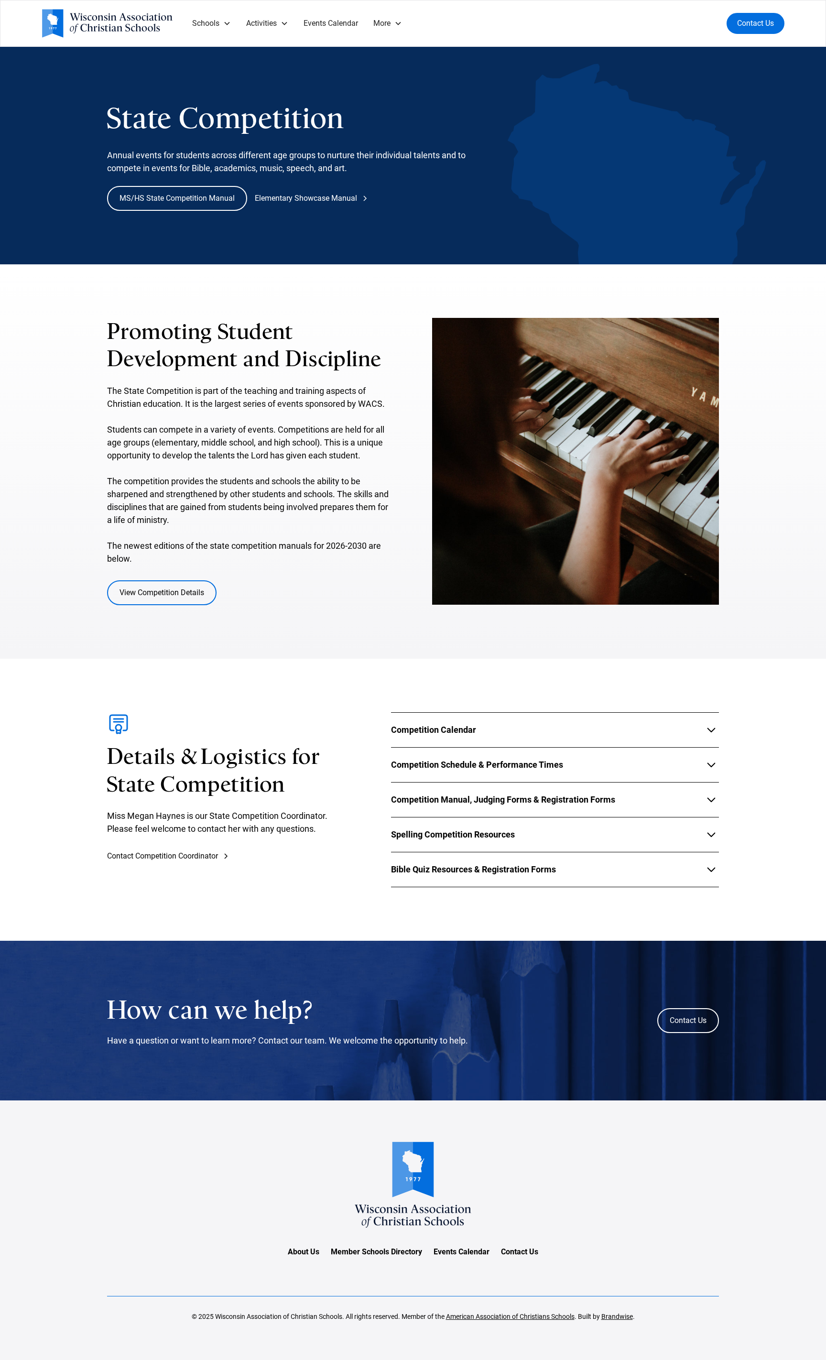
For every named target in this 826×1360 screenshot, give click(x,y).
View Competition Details (162, 592)
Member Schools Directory (376, 1251)
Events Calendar (331, 23)
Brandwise (617, 1316)
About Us (303, 1251)
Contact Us (755, 23)
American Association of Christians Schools (510, 1316)
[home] (107, 23)
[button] (212, 23)
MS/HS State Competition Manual (177, 198)
